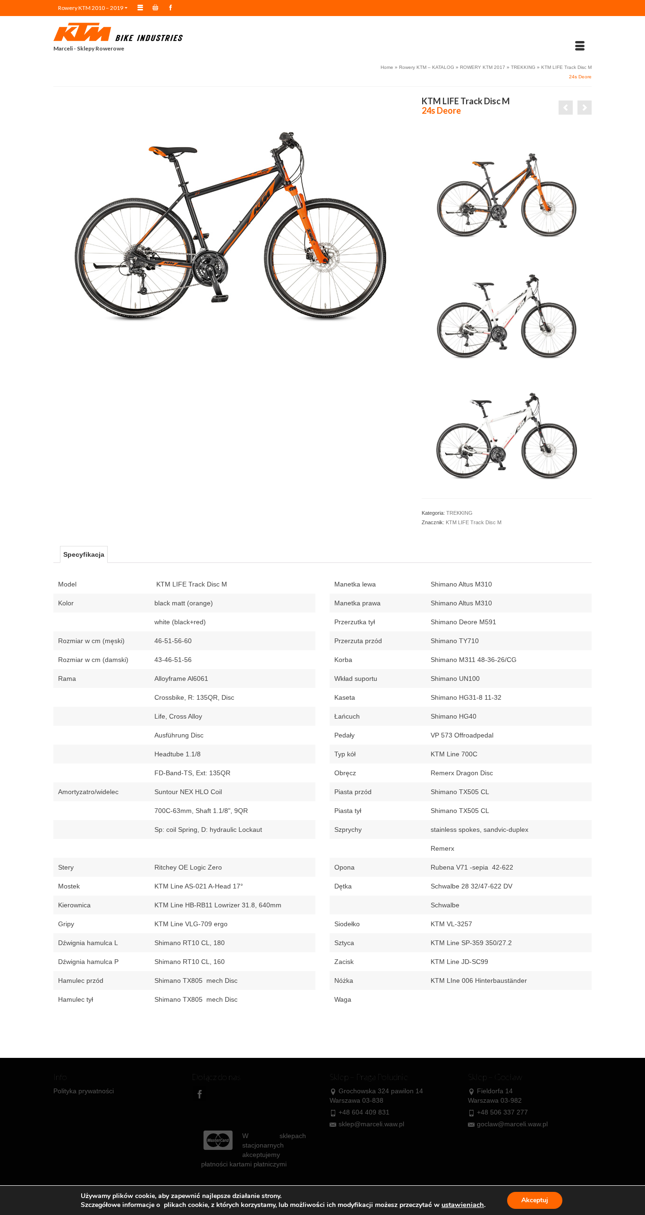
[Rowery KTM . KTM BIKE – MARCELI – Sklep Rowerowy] (138, 32)
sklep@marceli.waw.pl (371, 1124)
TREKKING (459, 513)
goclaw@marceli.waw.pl (512, 1124)
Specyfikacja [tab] (83, 554)
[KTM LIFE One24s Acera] (584, 108)
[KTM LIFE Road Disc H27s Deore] (566, 108)
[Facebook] (199, 1093)
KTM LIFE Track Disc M (473, 522)
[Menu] (580, 46)
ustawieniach (462, 1204)
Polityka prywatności (83, 1091)
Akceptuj (534, 1200)
